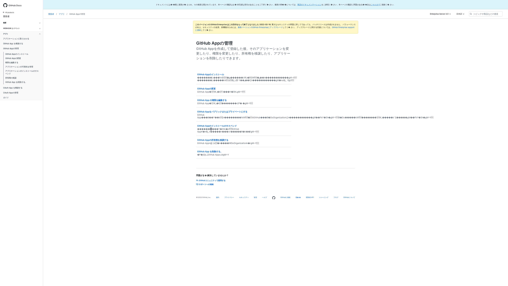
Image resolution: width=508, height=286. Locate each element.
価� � (298, 197)
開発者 (6, 16)
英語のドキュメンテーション (309, 4)
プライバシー (229, 197)
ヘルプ (264, 197)
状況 (255, 197)
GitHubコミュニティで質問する (212, 180)
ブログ (336, 197)
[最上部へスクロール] (502, 280)
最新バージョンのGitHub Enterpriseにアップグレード (260, 27)
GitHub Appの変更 (13, 58)
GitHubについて (349, 197)
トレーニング (323, 197)
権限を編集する (11, 62)
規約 (217, 197)
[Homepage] (273, 198)
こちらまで (375, 4)
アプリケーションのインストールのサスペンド (22, 72)
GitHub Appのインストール (16, 54)
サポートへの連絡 (206, 184)
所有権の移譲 (10, 78)
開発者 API (310, 197)
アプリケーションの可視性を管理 (19, 67)
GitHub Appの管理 (77, 14)
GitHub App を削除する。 (16, 82)
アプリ (63, 14)
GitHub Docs (15, 5)
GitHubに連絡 (285, 197)
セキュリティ (244, 197)
